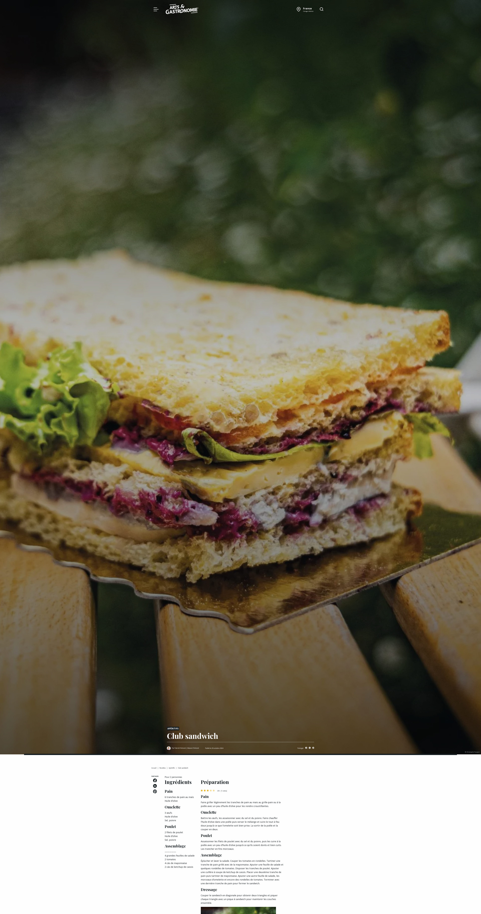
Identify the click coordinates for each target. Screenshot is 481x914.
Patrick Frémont (180, 748)
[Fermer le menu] (155, 9)
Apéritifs (172, 728)
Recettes (163, 768)
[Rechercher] (321, 9)
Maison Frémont (193, 748)
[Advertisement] (310, 791)
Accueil (153, 768)
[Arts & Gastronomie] (182, 9)
